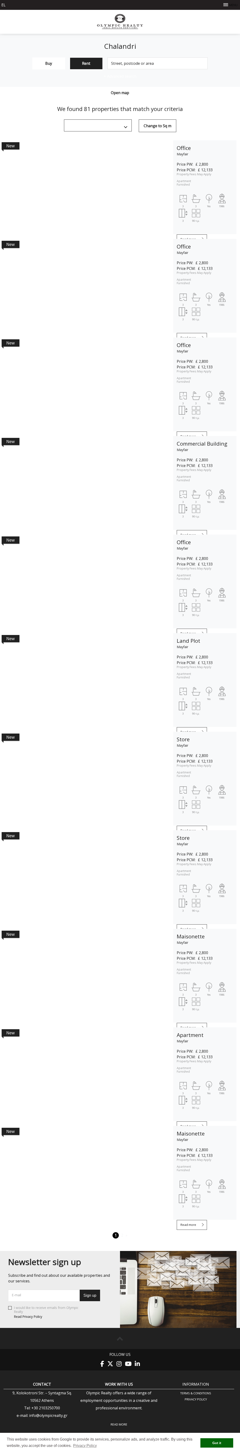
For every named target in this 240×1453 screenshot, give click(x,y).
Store (183, 739)
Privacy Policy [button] (85, 1446)
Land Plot (188, 640)
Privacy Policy (196, 1399)
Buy (48, 63)
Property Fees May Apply (194, 174)
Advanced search (120, 76)
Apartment (190, 1035)
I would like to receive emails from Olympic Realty (46, 1312)
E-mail (16, 1295)
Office (184, 148)
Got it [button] (216, 1443)
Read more (188, 1225)
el (3, 5)
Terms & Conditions (195, 1393)
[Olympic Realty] (120, 28)
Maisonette (191, 936)
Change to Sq (157, 125)
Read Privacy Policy (28, 1316)
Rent (86, 63)
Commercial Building (202, 443)
